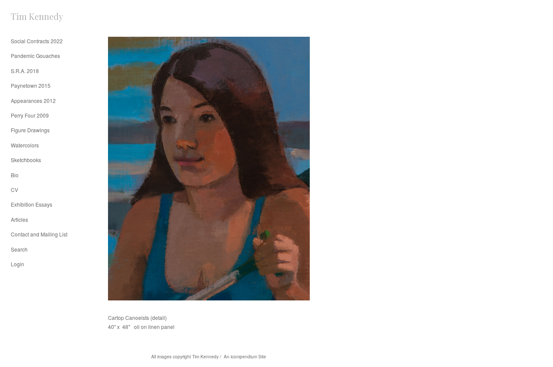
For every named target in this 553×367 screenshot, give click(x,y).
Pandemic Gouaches (35, 55)
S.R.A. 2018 (25, 70)
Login (17, 264)
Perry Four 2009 (30, 115)
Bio (15, 175)
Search (19, 249)
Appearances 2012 (33, 100)
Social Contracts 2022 (37, 41)
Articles (19, 219)
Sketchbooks (26, 159)
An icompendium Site (245, 357)
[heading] (32, 16)
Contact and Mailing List (39, 234)
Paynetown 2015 (31, 85)
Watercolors (25, 145)
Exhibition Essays (31, 204)
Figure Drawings (30, 130)
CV (14, 189)
